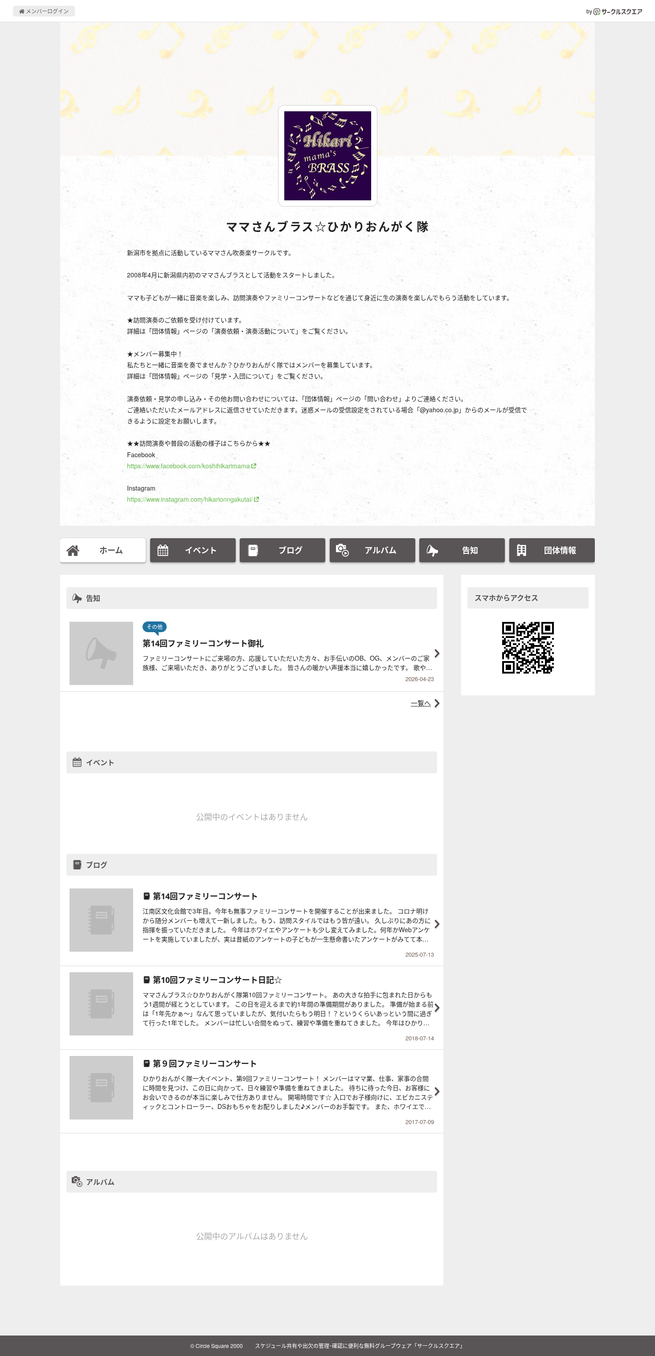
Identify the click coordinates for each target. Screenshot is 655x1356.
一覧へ (421, 702)
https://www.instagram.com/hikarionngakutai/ (190, 499)
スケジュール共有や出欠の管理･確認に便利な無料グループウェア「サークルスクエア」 (360, 1345)
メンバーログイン (47, 11)
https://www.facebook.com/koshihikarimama (188, 465)
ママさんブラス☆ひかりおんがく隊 (328, 227)
